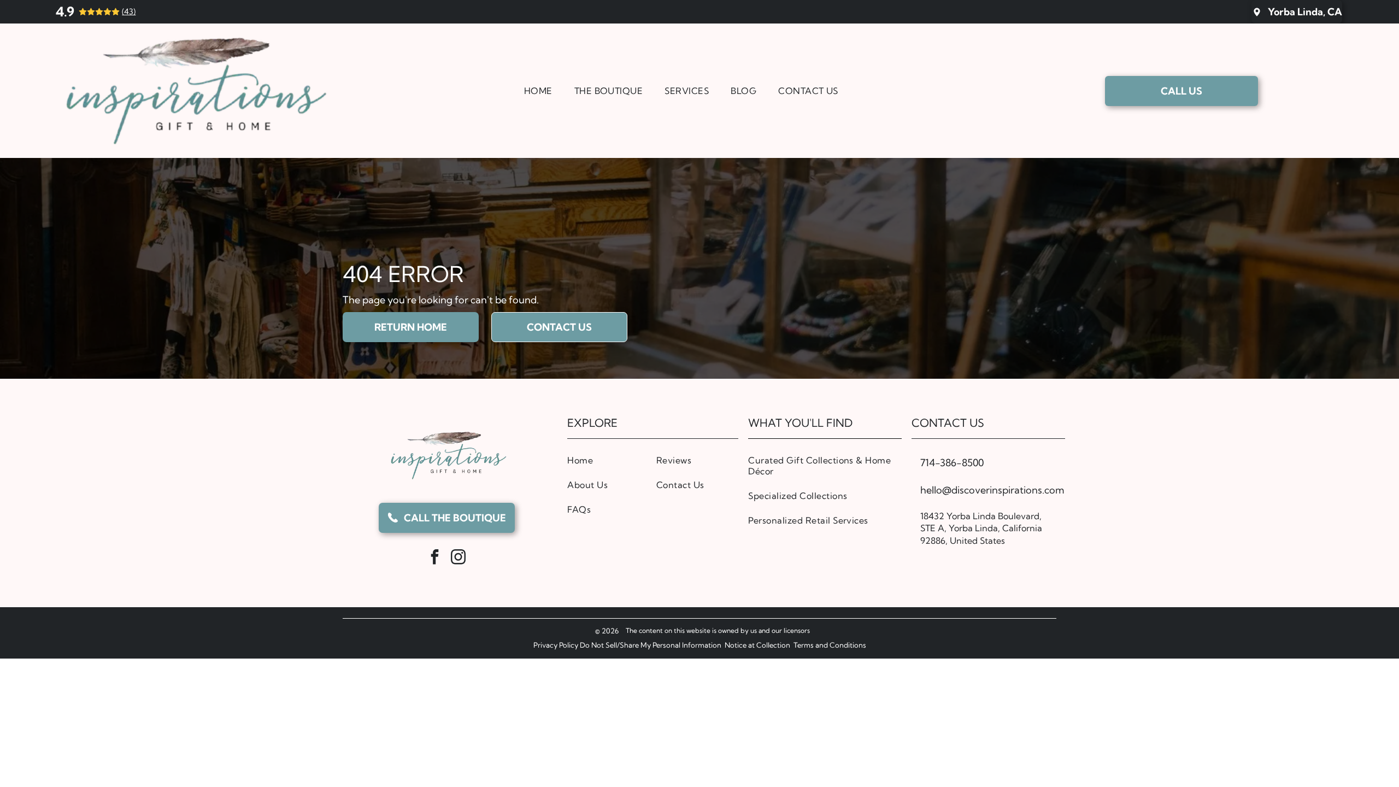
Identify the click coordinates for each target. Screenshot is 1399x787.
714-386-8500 (952, 462)
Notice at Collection (757, 645)
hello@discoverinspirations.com (992, 490)
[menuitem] (538, 91)
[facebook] (435, 558)
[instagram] (458, 558)
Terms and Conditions (829, 645)
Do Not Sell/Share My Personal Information (650, 645)
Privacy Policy (555, 645)
